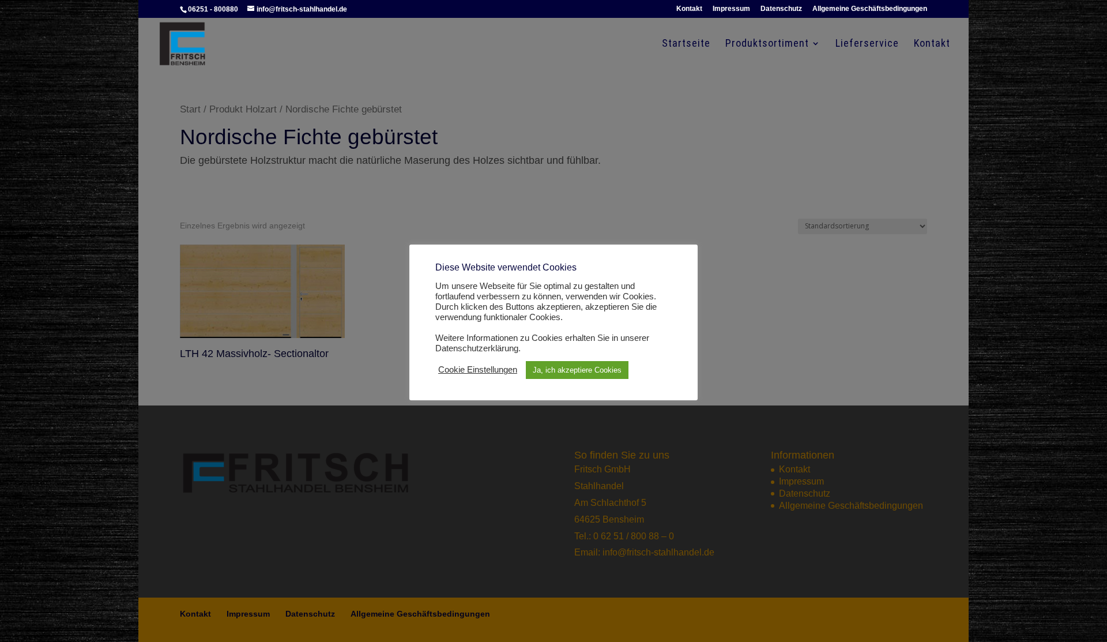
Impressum (731, 9)
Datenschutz (781, 9)
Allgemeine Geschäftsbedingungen (869, 9)
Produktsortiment (767, 44)
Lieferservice (867, 44)
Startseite (686, 44)
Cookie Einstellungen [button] (477, 369)
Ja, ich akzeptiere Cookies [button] (577, 370)
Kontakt (689, 9)
